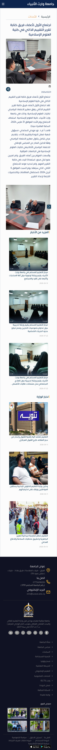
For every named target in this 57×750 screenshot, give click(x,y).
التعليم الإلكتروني (42, 671)
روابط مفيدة (45, 695)
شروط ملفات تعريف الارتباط (20, 740)
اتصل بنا (47, 737)
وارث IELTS (45, 680)
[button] (49, 207)
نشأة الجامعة (45, 642)
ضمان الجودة (45, 685)
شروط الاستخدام (42, 740)
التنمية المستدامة (42, 656)
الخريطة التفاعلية (43, 666)
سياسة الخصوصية (19, 737)
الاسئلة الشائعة (44, 690)
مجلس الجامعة (44, 647)
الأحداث (32, 17)
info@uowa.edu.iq (36, 594)
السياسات (46, 652)
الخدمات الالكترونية (42, 676)
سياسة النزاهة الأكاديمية (38, 743)
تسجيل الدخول (36, 737)
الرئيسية (45, 17)
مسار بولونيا (45, 661)
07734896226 (39, 582)
